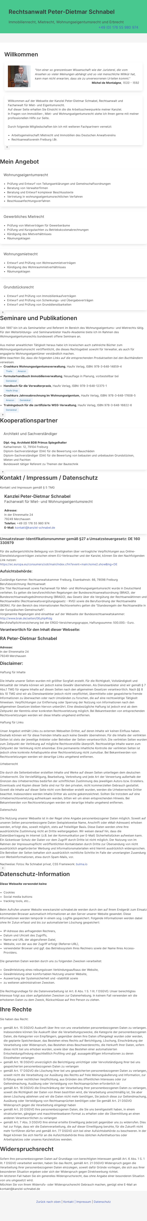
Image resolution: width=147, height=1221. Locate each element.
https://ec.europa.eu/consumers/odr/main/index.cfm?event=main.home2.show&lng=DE (58, 564)
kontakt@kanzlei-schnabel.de (35, 527)
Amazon (22, 371)
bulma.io (81, 864)
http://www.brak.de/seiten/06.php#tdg (26, 618)
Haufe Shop (12, 390)
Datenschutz (102, 1201)
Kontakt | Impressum (77, 1201)
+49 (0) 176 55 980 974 (118, 27)
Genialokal (11, 380)
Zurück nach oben (48, 1201)
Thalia (9, 371)
